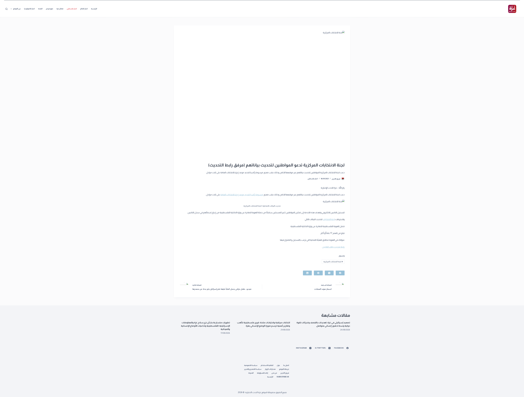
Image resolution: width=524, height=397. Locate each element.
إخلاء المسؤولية (262, 373)
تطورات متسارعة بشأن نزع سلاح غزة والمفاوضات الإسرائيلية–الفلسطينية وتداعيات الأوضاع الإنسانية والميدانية (205, 325)
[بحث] (6, 9)
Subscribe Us (283, 377)
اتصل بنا (286, 365)
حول (278, 365)
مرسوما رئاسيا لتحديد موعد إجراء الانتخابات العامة (241, 194)
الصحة (40, 9)
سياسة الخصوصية (250, 365)
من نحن (274, 373)
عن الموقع (17, 9)
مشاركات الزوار (270, 369)
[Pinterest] (318, 273)
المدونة (251, 373)
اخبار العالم (84, 9)
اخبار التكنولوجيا (29, 9)
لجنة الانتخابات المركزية (333, 261)
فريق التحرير (284, 373)
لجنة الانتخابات (329, 219)
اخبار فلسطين (72, 9)
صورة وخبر (49, 9)
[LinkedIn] (307, 273)
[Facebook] (340, 273)
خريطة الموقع (284, 369)
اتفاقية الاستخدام (267, 365)
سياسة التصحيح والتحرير (252, 369)
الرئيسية (94, 9)
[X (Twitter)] (329, 273)
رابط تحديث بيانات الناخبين (333, 247)
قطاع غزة (59, 9)
